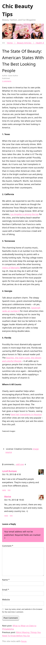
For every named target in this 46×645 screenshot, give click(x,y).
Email (5, 589)
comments (6, 81)
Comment (7, 545)
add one (20, 464)
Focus (23, 641)
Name (5, 579)
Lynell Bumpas (9, 471)
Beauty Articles (24, 42)
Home (10, 42)
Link (9, 490)
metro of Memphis (11, 267)
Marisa (7, 496)
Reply (4, 490)
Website (6, 599)
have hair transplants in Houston (26, 414)
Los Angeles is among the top (24, 214)
